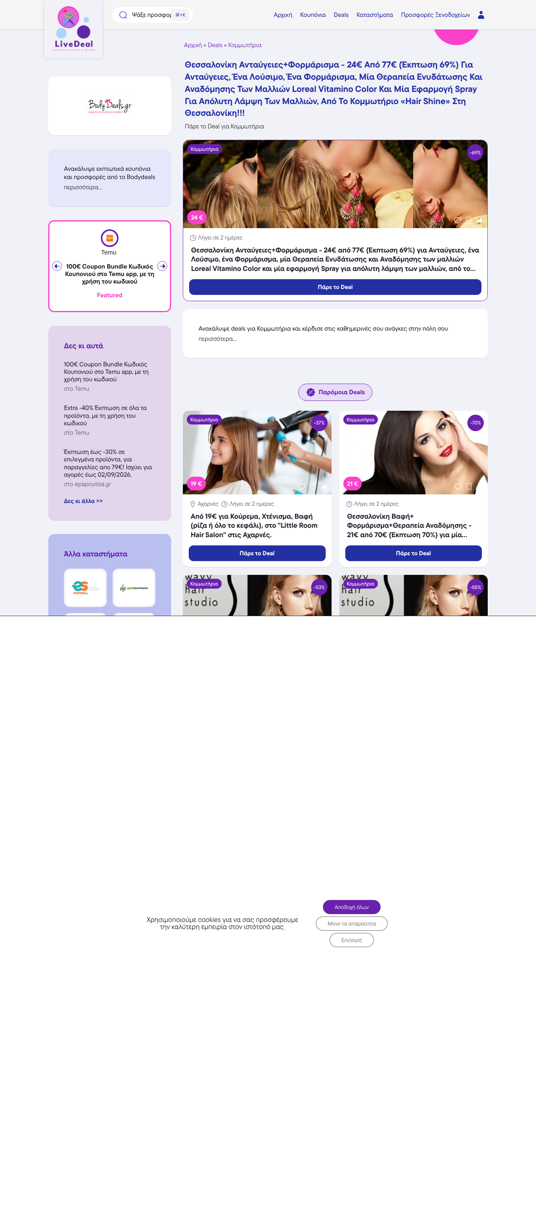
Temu (108, 252)
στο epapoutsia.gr (87, 483)
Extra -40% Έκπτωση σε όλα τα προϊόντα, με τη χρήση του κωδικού (105, 415)
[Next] (162, 266)
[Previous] (57, 266)
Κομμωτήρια (245, 44)
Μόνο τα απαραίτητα (352, 923)
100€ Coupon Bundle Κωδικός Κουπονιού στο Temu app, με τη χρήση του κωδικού (109, 274)
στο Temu (76, 388)
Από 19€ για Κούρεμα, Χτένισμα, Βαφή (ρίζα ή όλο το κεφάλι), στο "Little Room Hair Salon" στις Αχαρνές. (254, 525)
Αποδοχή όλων (352, 907)
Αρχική (193, 44)
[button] (109, 187)
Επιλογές (351, 940)
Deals (215, 44)
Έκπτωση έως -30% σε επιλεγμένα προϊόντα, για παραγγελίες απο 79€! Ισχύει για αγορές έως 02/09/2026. (108, 463)
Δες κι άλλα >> (83, 500)
